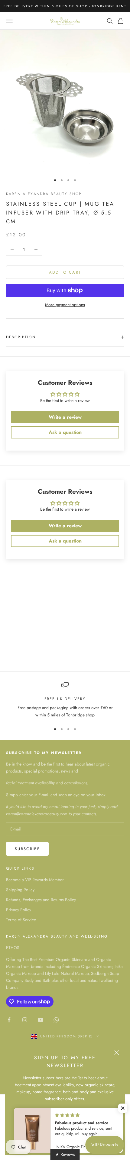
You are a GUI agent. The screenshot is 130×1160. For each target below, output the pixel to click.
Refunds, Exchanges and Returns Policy (41, 900)
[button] (122, 1108)
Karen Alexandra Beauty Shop (44, 194)
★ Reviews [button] (65, 1154)
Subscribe (27, 849)
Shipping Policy (20, 890)
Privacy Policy (18, 910)
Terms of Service (21, 920)
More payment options (65, 305)
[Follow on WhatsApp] (56, 1020)
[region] (65, 700)
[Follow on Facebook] (9, 1020)
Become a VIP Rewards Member (35, 880)
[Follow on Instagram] (25, 1020)
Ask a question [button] (65, 432)
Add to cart (65, 272)
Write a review (65, 417)
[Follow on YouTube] (40, 1020)
